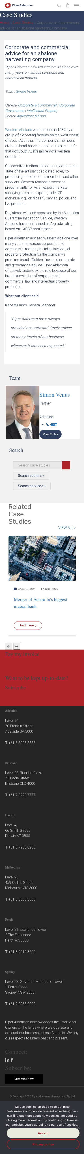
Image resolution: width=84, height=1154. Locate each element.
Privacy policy (43, 1144)
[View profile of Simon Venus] (22, 412)
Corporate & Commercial (37, 105)
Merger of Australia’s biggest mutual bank (40, 602)
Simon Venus (26, 91)
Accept (43, 1133)
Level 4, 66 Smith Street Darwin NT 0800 (17, 830)
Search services (31, 486)
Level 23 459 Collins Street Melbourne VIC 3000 (21, 882)
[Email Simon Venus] (52, 424)
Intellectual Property (42, 110)
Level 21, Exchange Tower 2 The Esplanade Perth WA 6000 (25, 934)
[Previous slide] (8, 646)
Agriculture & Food (31, 116)
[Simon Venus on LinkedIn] (55, 424)
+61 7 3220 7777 (22, 795)
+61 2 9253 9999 (22, 1004)
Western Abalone (18, 130)
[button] (76, 5)
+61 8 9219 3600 (22, 952)
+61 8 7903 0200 (22, 847)
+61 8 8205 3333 (22, 743)
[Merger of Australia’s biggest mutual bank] (42, 558)
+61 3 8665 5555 (22, 899)
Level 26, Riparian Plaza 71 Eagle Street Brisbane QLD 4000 (23, 778)
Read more (26, 625)
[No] (78, 1127)
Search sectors (30, 475)
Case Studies (23, 23)
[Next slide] (16, 646)
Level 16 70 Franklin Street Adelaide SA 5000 (19, 726)
